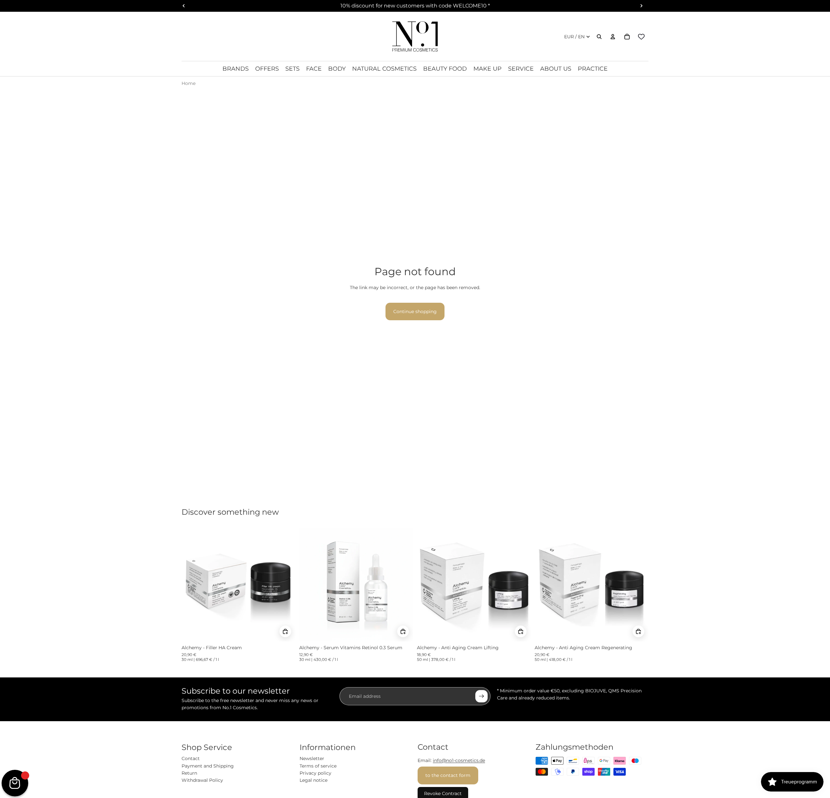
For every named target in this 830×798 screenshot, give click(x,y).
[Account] (613, 36)
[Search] (599, 36)
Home (189, 83)
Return (189, 773)
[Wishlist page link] (641, 36)
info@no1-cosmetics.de (459, 760)
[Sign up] (481, 696)
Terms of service (318, 766)
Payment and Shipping (208, 766)
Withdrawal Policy (202, 780)
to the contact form (447, 775)
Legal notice (313, 780)
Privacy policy (315, 773)
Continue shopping (415, 311)
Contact (191, 758)
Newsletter (312, 758)
